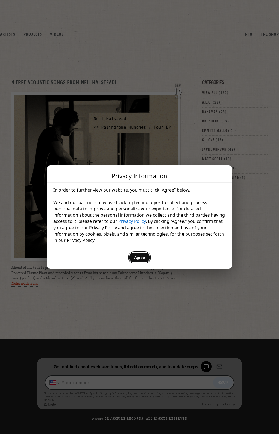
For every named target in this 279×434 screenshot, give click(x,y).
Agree (139, 257)
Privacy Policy (132, 221)
